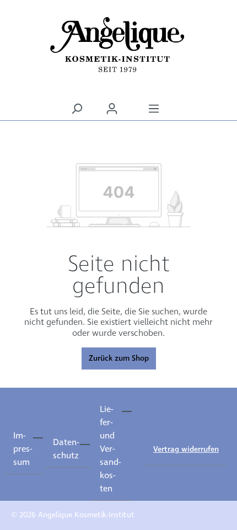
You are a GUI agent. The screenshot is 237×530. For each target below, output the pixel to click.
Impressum (22, 449)
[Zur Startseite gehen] (118, 45)
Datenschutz (66, 449)
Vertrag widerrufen (186, 449)
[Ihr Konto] (112, 109)
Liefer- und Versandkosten (110, 449)
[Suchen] (76, 109)
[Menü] (154, 109)
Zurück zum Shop (119, 358)
